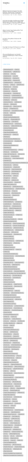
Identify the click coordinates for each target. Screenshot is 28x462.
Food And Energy (17, 310)
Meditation (7, 78)
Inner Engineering (18, 158)
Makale (20, 14)
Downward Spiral (19, 271)
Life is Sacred (19, 262)
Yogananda (7, 71)
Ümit (14, 399)
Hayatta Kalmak (18, 368)
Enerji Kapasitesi (16, 344)
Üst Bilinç (21, 321)
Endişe (6, 316)
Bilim (6, 340)
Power (14, 99)
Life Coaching (20, 255)
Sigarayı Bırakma (16, 364)
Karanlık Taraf (8, 420)
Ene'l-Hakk (15, 416)
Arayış (14, 360)
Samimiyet (7, 342)
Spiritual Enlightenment (10, 128)
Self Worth (19, 240)
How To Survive (8, 299)
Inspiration (7, 160)
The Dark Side (17, 275)
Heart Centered (16, 169)
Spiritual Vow (8, 307)
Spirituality (7, 147)
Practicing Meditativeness (11, 314)
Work (6, 104)
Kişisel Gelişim (8, 425)
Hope (16, 175)
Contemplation (8, 141)
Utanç (15, 401)
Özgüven (7, 416)
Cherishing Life (8, 262)
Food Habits (18, 307)
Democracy (18, 286)
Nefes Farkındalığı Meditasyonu (12, 338)
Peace (14, 91)
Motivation (7, 186)
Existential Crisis (8, 255)
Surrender (16, 93)
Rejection (16, 195)
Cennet (17, 403)
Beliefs (18, 210)
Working (13, 104)
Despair (16, 242)
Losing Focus (8, 286)
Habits (6, 119)
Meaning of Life (8, 258)
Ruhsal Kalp (7, 334)
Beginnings (16, 264)
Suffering (18, 102)
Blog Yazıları (8, 451)
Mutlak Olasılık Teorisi (10, 414)
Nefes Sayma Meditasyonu (11, 329)
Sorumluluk (7, 336)
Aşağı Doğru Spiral (9, 394)
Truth (6, 84)
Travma (6, 360)
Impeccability (8, 284)
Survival (6, 193)
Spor (6, 422)
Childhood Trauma (9, 247)
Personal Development (10, 149)
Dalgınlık (7, 431)
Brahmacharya (8, 69)
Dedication (7, 134)
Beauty (6, 88)
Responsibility (15, 119)
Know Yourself (8, 182)
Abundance (17, 234)
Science (18, 123)
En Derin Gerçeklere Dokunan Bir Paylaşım (12, 39)
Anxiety (6, 125)
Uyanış (16, 336)
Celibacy (7, 310)
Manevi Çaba (8, 351)
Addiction (15, 180)
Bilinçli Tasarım (8, 409)
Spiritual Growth (18, 227)
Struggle (7, 177)
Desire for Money (9, 240)
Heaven (17, 182)
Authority (7, 190)
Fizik (16, 427)
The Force (7, 277)
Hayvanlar (17, 383)
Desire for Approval (18, 223)
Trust (15, 86)
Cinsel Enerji (19, 409)
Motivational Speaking (10, 199)
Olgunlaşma (20, 388)
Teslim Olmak (16, 318)
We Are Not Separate (17, 292)
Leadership (7, 203)
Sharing (6, 136)
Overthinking (8, 234)
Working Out (19, 229)
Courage (19, 201)
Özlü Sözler (7, 448)
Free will (15, 121)
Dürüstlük (18, 425)
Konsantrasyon (8, 327)
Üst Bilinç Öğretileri (9, 323)
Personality (7, 93)
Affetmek (21, 392)
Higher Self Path (8, 212)
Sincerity (18, 82)
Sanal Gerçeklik (8, 377)
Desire (6, 73)
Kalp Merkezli (15, 412)
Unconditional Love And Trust (12, 297)
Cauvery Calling (8, 236)
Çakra (6, 440)
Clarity (15, 134)
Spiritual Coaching (9, 281)
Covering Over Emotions (10, 253)
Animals (6, 173)
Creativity (14, 151)
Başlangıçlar (17, 448)
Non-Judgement (8, 301)
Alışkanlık (16, 342)
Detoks (6, 412)
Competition (7, 227)
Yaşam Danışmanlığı (10, 392)
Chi (5, 433)
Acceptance (7, 106)
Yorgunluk (7, 444)
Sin (5, 208)
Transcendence (8, 130)
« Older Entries (6, 64)
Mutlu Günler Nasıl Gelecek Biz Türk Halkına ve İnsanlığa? (13, 30)
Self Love (15, 232)
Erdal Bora (6, 14)
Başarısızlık (14, 438)
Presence (7, 195)
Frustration (7, 225)
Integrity (16, 167)
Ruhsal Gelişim (14, 390)
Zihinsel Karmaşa (9, 407)
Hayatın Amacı (8, 446)
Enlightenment (8, 82)
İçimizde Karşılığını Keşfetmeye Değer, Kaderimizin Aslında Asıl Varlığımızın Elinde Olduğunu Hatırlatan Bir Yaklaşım (14, 22)
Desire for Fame (8, 238)
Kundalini (18, 141)
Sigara (6, 364)
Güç (6, 325)
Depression (7, 164)
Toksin (13, 321)
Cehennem (17, 396)
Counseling (16, 277)
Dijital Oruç (7, 429)
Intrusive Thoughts (18, 225)
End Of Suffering (9, 288)
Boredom (7, 206)
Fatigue (19, 214)
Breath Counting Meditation (11, 117)
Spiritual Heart (8, 102)
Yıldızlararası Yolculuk (10, 379)
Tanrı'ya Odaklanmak (10, 442)
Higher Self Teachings (10, 154)
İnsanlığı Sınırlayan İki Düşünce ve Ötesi (14, 47)
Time (13, 73)
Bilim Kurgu (7, 368)
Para (6, 390)
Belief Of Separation (15, 208)
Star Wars (7, 275)
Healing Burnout (17, 186)
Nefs (6, 331)
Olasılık (21, 414)
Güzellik (6, 349)
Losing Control (19, 305)
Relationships (20, 188)
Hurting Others (8, 290)
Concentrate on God (9, 303)
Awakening (7, 75)
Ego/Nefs (7, 399)
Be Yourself (7, 175)
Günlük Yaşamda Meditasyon (12, 347)
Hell (20, 149)
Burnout (21, 154)
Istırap (6, 405)
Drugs (14, 190)
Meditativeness (8, 123)
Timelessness (17, 206)
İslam (6, 435)
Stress (12, 112)
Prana (17, 420)
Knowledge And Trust (10, 294)
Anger (18, 249)
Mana (18, 386)
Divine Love (17, 106)
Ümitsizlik (7, 401)
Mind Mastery (16, 193)
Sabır (18, 357)
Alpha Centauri (19, 366)
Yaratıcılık (7, 381)
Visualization (8, 115)
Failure (6, 251)
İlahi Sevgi (15, 349)
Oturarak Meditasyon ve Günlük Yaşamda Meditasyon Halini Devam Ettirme (12, 55)
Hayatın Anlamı (19, 446)
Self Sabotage (16, 171)
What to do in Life (9, 260)
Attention (16, 71)
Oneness (16, 80)
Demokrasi (13, 340)
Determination (8, 305)
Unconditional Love (17, 110)
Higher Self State (16, 125)
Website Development (10, 221)
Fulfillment (7, 158)
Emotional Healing (17, 97)
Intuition (6, 171)
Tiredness (15, 173)
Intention (7, 91)
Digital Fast (17, 284)
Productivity (15, 156)
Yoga (13, 84)
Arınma (6, 344)
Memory (7, 169)
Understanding (16, 95)
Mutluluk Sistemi (8, 375)
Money (6, 151)
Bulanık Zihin (8, 383)
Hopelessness (8, 245)
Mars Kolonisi (8, 373)
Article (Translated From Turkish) (12, 453)
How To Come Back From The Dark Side (14, 273)
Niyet (6, 388)
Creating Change (9, 249)
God (17, 69)
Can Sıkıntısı (8, 396)
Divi (20, 219)
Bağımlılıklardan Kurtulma (11, 362)
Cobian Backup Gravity (10, 266)
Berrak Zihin (16, 381)
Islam (17, 290)
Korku (6, 321)
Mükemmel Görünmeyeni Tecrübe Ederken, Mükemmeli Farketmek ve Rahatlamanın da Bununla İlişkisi (12, 12)
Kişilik (6, 370)
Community (7, 143)
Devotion (7, 97)
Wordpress (7, 223)
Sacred (6, 292)
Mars (13, 370)
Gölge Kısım (15, 418)
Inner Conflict (8, 271)
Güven (13, 316)
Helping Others (8, 279)
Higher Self (7, 80)
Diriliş (6, 438)
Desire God (7, 312)
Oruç (19, 355)
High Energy (8, 242)
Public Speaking (8, 201)
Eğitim (19, 323)
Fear (6, 112)
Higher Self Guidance (10, 184)
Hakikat (6, 418)
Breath (13, 88)
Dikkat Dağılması (14, 433)
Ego (6, 108)
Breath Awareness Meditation (12, 138)
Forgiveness (14, 108)
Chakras (7, 121)
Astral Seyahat (8, 403)
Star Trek (7, 264)
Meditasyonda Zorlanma (10, 353)
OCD (16, 164)
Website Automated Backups (11, 268)
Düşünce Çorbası (17, 431)
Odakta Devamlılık (9, 355)
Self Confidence (8, 229)
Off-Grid (18, 299)
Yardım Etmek (8, 366)
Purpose (7, 110)
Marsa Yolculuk (19, 373)
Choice (6, 156)
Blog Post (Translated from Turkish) (13, 455)
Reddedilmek (8, 427)
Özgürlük (7, 318)
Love (15, 75)
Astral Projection (8, 210)
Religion (7, 180)
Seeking (16, 78)
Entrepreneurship (9, 214)
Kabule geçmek (8, 386)
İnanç (13, 440)
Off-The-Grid (17, 444)
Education (20, 84)
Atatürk (19, 435)
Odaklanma (13, 331)
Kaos (13, 405)
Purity (14, 177)
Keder (20, 440)
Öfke (12, 388)
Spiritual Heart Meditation (11, 145)
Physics (6, 232)
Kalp (12, 325)
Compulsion (7, 167)
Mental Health (8, 197)
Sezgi (16, 334)
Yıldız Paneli (19, 377)
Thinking (7, 95)
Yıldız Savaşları (14, 422)
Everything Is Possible (10, 219)
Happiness (7, 86)
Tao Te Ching (8, 216)
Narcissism (17, 203)
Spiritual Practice (9, 188)
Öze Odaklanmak (9, 357)
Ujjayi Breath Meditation (10, 132)
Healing (6, 99)
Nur (12, 435)
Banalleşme (17, 429)
